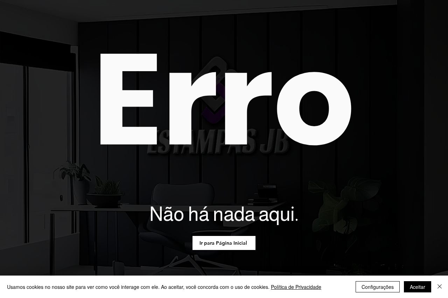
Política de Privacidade (296, 286)
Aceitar (417, 286)
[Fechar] (439, 286)
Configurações (378, 286)
